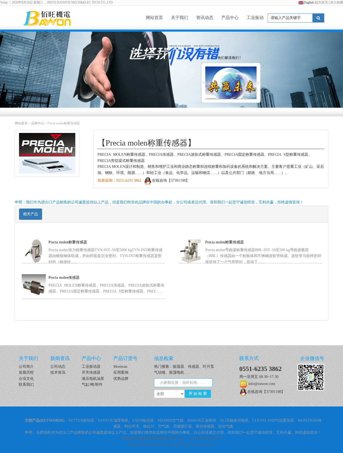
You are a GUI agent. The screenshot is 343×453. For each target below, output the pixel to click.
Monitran (120, 367)
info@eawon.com (261, 384)
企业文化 (26, 379)
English (309, 2)
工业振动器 (91, 367)
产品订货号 (125, 358)
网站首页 (154, 17)
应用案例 (120, 372)
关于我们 (179, 17)
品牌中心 (37, 123)
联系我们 (26, 385)
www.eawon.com (201, 445)
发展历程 (26, 372)
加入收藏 (336, 2)
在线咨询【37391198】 (170, 181)
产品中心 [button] (229, 17)
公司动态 (57, 367)
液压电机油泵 (93, 379)
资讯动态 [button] (204, 17)
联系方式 (249, 358)
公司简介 (26, 367)
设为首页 (321, 2)
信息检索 (163, 358)
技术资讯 (57, 372)
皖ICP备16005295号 (206, 438)
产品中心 (91, 358)
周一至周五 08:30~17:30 (258, 377)
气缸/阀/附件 (92, 385)
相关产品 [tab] (30, 214)
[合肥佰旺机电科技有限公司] (55, 18)
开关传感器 (91, 372)
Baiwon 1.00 (157, 445)
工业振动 (255, 17)
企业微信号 (312, 358)
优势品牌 (120, 379)
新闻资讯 (60, 358)
